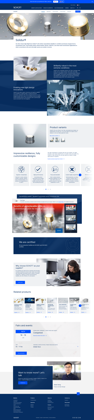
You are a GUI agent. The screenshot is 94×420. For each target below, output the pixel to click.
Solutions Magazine (59, 7)
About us (72, 7)
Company (49, 400)
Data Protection (45, 417)
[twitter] (78, 417)
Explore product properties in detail (55, 158)
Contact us (78, 11)
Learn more (20, 282)
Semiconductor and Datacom (18, 412)
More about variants (54, 135)
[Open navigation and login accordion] (80, 8)
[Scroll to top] (78, 393)
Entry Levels (50, 408)
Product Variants (62, 11)
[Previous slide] (43, 189)
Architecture (15, 400)
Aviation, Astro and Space (17, 402)
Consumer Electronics (17, 403)
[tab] (46, 189)
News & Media (67, 405)
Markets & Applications (36, 7)
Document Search (50, 402)
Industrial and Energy (16, 407)
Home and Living (16, 406)
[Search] (77, 8)
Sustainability (50, 401)
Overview (43, 11)
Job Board (49, 409)
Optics (14, 408)
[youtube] (80, 417)
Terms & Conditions (52, 417)
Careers (67, 7)
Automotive (15, 401)
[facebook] (73, 417)
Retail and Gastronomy (17, 409)
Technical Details (55, 11)
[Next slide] (50, 189)
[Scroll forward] (70, 231)
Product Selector (33, 400)
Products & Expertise (48, 7)
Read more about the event (39, 335)
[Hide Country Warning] (92, 1)
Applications (49, 11)
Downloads (69, 11)
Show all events (21, 353)
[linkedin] (76, 417)
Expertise (32, 404)
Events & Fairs (67, 404)
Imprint (41, 417)
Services (32, 405)
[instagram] (74, 417)
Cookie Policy (61, 201)
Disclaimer (37, 417)
